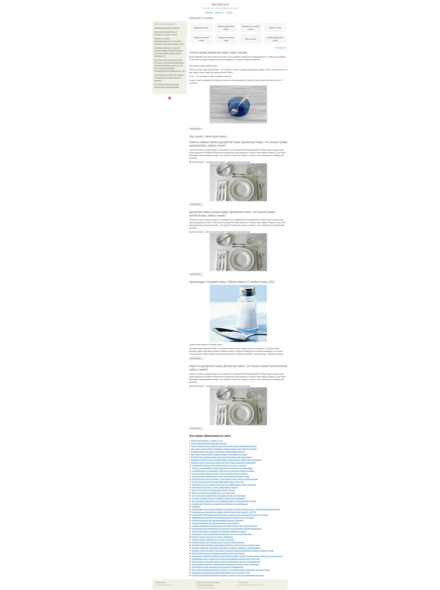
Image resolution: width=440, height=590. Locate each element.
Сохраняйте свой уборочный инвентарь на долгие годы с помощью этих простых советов (230, 514)
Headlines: (196, 506)
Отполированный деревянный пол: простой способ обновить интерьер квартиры (226, 528)
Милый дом (220, 4)
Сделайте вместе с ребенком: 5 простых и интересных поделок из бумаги (223, 471)
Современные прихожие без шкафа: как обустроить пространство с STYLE (224, 512)
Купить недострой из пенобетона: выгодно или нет (213, 490)
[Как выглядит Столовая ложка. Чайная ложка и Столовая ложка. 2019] (238, 313)
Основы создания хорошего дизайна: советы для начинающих (218, 498)
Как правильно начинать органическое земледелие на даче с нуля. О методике (225, 564)
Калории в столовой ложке (250, 27)
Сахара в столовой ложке (226, 38)
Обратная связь (243, 582)
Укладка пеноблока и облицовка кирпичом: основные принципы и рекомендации (226, 547)
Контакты (199, 582)
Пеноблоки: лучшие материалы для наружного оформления (217, 567)
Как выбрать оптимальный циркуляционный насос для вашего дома (221, 572)
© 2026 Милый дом (160, 582)
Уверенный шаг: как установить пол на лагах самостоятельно (218, 542)
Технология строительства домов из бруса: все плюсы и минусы (219, 465)
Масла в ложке (275, 27)
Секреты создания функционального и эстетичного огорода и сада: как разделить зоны (169, 41)
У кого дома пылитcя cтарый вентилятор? (209, 443)
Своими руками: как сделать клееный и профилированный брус (218, 451)
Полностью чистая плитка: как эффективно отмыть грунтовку (218, 481)
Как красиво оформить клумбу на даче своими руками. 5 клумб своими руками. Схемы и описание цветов (237, 556)
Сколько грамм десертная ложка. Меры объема (218, 52)
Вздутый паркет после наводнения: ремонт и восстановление (218, 553)
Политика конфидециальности (205, 585)
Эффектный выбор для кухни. (167, 28)
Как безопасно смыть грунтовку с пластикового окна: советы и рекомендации (225, 479)
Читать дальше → (196, 128)
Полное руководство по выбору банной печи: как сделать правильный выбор (224, 446)
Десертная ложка (201, 27)
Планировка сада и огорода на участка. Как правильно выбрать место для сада (226, 558)
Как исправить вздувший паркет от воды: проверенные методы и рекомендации (226, 561)
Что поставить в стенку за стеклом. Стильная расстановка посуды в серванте (169, 77)
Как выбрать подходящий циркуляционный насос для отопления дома (222, 534)
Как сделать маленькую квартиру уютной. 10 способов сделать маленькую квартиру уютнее (231, 569)
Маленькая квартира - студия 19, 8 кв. (207, 440)
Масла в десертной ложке (226, 27)
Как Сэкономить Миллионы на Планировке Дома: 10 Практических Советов (224, 501)
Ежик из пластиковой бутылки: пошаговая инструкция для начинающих (222, 468)
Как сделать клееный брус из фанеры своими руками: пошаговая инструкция (224, 449)
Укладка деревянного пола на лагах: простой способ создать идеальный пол (224, 525)
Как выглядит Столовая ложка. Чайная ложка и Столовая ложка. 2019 (231, 281)
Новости (219, 12)
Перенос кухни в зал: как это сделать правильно (212, 536)
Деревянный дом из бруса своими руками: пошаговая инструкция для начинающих (226, 460)
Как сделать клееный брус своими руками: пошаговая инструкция (219, 454)
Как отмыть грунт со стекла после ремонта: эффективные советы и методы (224, 484)
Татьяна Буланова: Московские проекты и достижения (215, 523)
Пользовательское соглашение (211, 582)
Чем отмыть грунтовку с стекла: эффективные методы (215, 487)
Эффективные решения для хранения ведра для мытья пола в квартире (223, 517)
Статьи (229, 12)
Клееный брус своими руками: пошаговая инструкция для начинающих (221, 457)
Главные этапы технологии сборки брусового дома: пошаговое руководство (223, 462)
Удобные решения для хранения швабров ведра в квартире (217, 520)
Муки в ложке (250, 39)
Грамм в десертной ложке (275, 38)
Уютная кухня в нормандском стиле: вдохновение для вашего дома (220, 476)
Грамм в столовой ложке (201, 38)
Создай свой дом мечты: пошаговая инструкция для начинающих (220, 503)
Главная (208, 12)
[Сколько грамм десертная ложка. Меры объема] (238, 104)
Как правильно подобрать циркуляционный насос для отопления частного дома (226, 545)
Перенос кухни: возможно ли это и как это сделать (213, 539)
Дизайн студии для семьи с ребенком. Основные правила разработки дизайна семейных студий (233, 550)
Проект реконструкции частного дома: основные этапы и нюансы (220, 473)
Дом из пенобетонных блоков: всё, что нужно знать (213, 492)
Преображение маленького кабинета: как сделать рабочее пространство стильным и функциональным (236, 509)
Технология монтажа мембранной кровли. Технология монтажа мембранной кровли (228, 575)
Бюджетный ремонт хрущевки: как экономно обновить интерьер (219, 531)
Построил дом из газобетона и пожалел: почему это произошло (219, 495)
